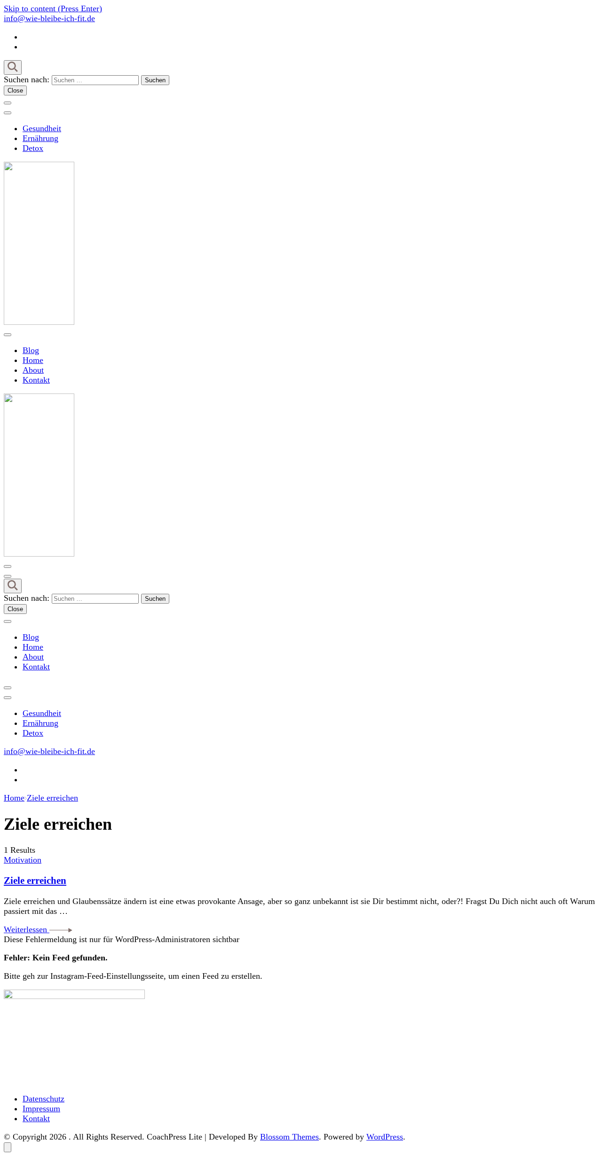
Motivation (22, 860)
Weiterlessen (26, 929)
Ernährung (40, 138)
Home (33, 360)
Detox (33, 148)
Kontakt (36, 380)
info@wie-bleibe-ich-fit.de (49, 18)
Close (15, 90)
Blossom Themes (289, 1136)
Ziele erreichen (35, 880)
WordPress (384, 1136)
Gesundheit (42, 128)
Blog (31, 350)
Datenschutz (43, 1098)
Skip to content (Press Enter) (53, 8)
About (33, 370)
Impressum (41, 1108)
